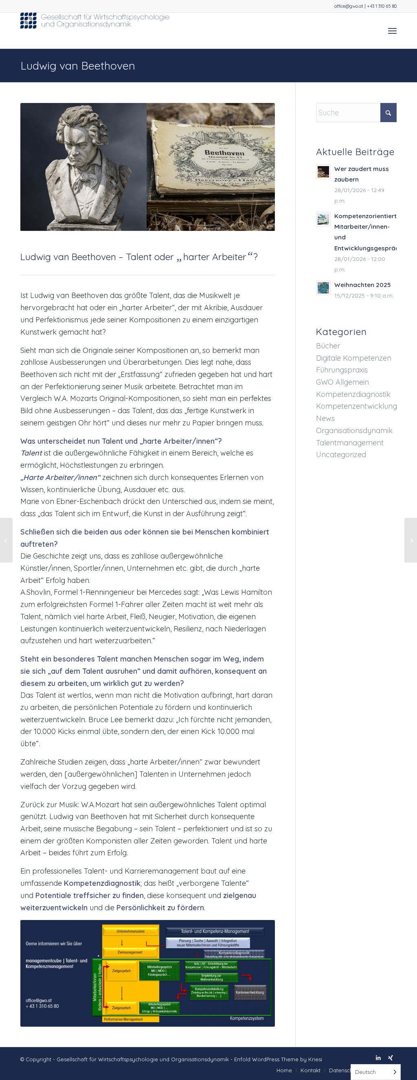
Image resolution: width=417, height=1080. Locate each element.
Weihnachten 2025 (362, 285)
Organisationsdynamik (354, 430)
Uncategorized (341, 454)
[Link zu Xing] (390, 1058)
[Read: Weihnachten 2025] (323, 287)
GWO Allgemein (342, 382)
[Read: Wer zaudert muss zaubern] (323, 171)
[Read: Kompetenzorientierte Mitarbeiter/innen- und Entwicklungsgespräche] (323, 219)
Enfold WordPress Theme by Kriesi (278, 1059)
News (325, 418)
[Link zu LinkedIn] (378, 1058)
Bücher (328, 346)
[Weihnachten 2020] (410, 540)
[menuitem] (392, 31)
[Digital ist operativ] (6, 540)
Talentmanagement (350, 442)
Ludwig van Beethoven (77, 65)
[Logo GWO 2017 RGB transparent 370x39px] (95, 30)
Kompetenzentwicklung (356, 406)
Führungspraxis (342, 370)
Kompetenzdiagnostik (353, 394)
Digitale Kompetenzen (353, 358)
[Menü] (392, 31)
